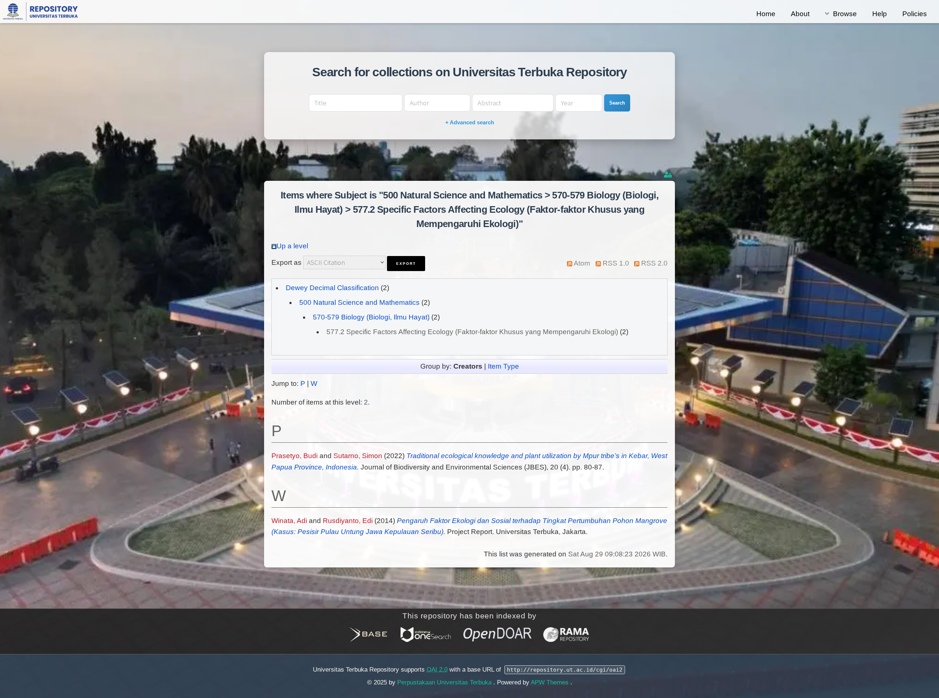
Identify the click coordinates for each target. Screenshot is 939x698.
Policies (914, 14)
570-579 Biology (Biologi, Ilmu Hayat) (371, 317)
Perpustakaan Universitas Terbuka (445, 682)
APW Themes (550, 682)
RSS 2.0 (654, 263)
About (800, 14)
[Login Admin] (668, 174)
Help (879, 14)
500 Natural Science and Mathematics (359, 302)
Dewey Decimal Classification (332, 288)
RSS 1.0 (616, 263)
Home (765, 14)
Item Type (503, 366)
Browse (845, 14)
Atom (582, 263)
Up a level (292, 246)
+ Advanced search (469, 122)
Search (617, 103)
